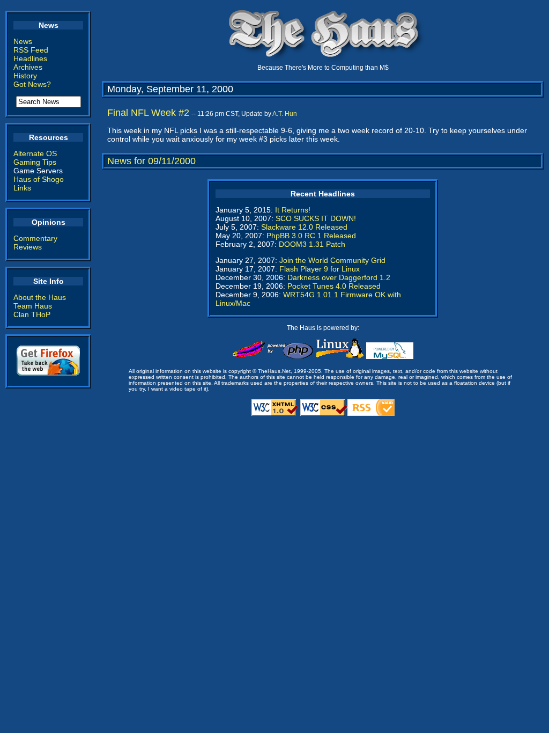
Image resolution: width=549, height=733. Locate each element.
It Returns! (292, 210)
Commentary (35, 238)
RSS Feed (30, 50)
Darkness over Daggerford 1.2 (338, 277)
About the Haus (39, 297)
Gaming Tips (34, 162)
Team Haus (32, 306)
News (22, 41)
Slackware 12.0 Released (304, 227)
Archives (27, 67)
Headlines (30, 58)
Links (22, 188)
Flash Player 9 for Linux (319, 269)
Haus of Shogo (38, 179)
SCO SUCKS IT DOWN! (316, 218)
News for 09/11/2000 (151, 161)
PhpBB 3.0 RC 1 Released (311, 235)
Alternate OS (35, 153)
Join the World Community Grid (332, 260)
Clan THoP (31, 314)
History (25, 75)
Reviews (27, 247)
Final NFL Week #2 (148, 112)
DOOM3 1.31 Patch (312, 244)
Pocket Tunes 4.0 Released (334, 286)
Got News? (32, 84)
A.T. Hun (284, 114)
